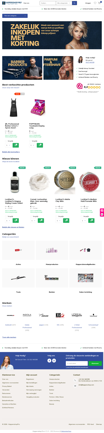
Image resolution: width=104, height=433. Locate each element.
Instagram (54, 361)
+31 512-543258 (84, 379)
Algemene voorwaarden (10, 383)
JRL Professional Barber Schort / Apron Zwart (12, 126)
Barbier (52, 292)
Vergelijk (10, 141)
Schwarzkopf (93, 326)
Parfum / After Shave (56, 397)
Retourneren (6, 393)
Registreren (30, 379)
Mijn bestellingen (31, 383)
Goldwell (10, 325)
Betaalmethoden (8, 400)
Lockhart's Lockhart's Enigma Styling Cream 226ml (14, 201)
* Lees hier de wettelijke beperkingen (77, 367)
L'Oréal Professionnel (77, 327)
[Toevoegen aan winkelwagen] (16, 145)
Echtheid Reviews (8, 408)
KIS (60, 325)
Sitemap (99, 424)
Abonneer (95, 363)
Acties (18, 264)
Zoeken (74, 3)
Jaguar (43, 325)
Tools (18, 292)
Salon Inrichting (85, 292)
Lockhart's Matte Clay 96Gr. (63, 200)
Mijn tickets (30, 386)
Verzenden (5, 390)
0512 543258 (90, 62)
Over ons (26, 3)
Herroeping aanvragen (34, 390)
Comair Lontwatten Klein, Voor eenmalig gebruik (38, 201)
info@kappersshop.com (86, 385)
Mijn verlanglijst (31, 393)
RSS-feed (90, 424)
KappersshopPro (14, 424)
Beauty (51, 404)
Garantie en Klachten (9, 404)
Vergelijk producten (32, 397)
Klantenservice (7, 397)
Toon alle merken (9, 337)
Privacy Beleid (6, 386)
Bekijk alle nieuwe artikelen (13, 227)
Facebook (49, 361)
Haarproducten (52, 264)
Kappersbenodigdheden (85, 264)
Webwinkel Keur (66, 431)
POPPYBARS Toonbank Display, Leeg (37, 126)
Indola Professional (27, 327)
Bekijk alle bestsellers (11, 152)
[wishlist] (95, 3)
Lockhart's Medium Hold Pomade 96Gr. (89, 200)
